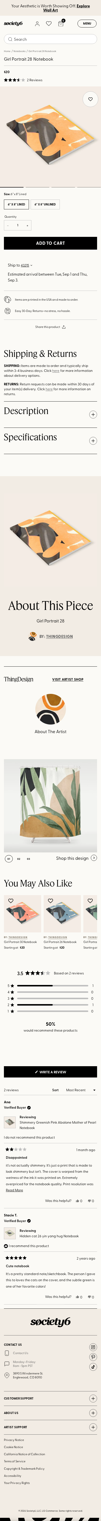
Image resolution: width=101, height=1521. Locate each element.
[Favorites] (49, 23)
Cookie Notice (13, 1447)
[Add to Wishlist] (11, 901)
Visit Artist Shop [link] (67, 679)
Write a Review (61, 1073)
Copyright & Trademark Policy (24, 1468)
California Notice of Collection (24, 1454)
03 (63, 187)
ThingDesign (59, 636)
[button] (23, 80)
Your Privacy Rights (17, 1483)
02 (37, 187)
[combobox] (50, 39)
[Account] (37, 23)
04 (89, 187)
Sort (55, 1090)
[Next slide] (92, 656)
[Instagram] (93, 1347)
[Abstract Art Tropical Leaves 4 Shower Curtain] (50, 805)
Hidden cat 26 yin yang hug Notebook (49, 1236)
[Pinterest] (93, 1357)
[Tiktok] (93, 1367)
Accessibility (12, 1476)
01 (8, 859)
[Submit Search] (10, 39)
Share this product (47, 327)
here (55, 370)
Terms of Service (14, 1461)
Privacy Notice (14, 1440)
